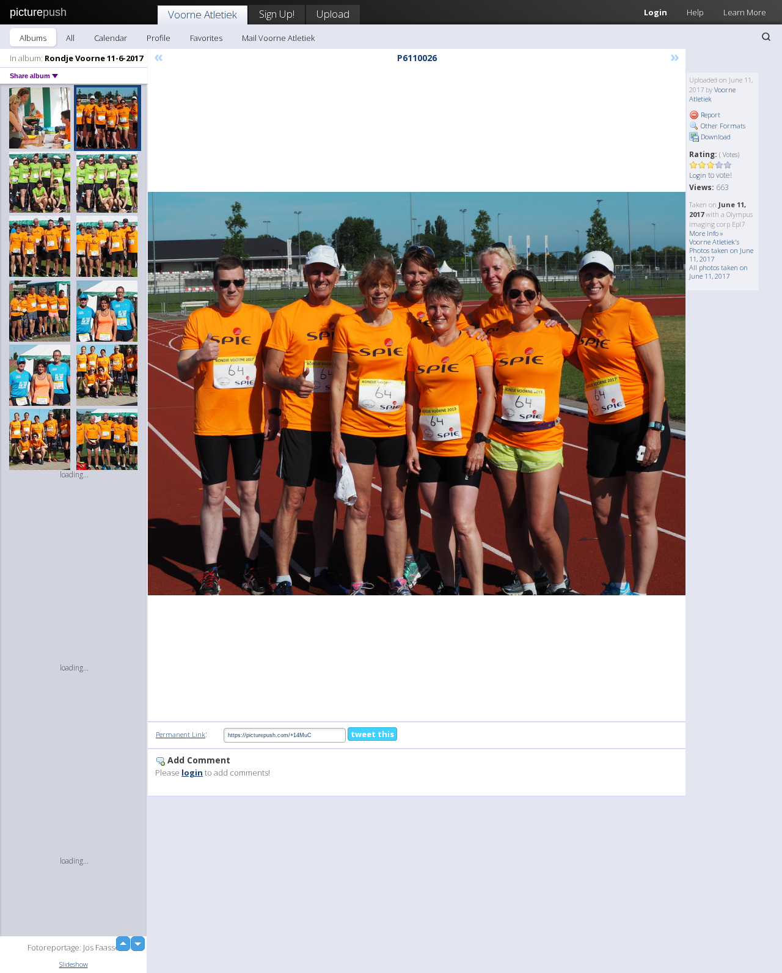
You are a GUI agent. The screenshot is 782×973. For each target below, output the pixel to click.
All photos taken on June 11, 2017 (718, 272)
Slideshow (73, 964)
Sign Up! (276, 14)
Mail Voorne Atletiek (278, 37)
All (70, 37)
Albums (33, 37)
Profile (158, 37)
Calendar (110, 37)
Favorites (206, 37)
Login (655, 12)
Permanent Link (180, 734)
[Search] (766, 36)
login (192, 772)
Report (709, 114)
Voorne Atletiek (202, 14)
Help (695, 12)
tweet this (372, 734)
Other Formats (722, 125)
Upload (332, 14)
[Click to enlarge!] (416, 393)
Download (715, 136)
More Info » (706, 233)
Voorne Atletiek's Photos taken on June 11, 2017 (721, 250)
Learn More (744, 12)
